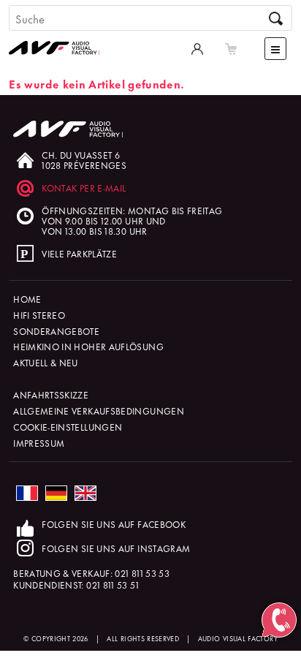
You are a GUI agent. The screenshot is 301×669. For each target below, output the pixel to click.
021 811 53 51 (112, 584)
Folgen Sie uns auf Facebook (114, 524)
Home (27, 299)
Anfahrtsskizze (50, 394)
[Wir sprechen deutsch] (56, 493)
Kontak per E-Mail (84, 187)
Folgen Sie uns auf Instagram (116, 548)
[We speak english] (85, 493)
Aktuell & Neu (45, 362)
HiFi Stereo (39, 315)
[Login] (197, 48)
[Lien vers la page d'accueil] (60, 33)
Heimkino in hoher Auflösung (88, 346)
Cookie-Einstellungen (67, 427)
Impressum (38, 443)
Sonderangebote (56, 331)
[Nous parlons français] (27, 493)
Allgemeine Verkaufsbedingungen (98, 410)
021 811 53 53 (142, 573)
